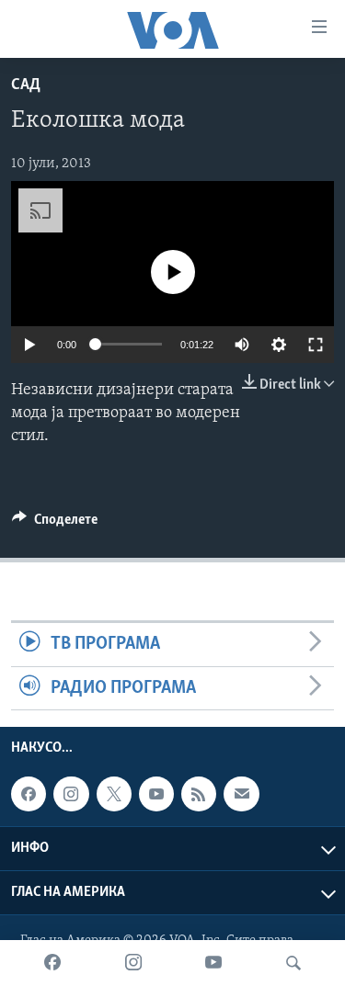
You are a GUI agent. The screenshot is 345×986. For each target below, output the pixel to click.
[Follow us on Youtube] (156, 793)
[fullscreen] (315, 344)
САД (25, 85)
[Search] (293, 963)
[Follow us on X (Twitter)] (114, 793)
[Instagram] (133, 963)
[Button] (55, 523)
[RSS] (198, 793)
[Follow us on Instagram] (70, 793)
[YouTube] (213, 963)
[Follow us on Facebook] (28, 793)
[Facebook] (52, 963)
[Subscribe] (241, 793)
